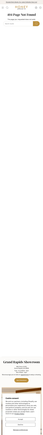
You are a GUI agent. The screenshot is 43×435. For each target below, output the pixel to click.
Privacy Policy (19, 414)
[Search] (36, 23)
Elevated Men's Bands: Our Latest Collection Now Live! (21, 2)
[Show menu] (3, 7)
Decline (20, 425)
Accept (20, 419)
